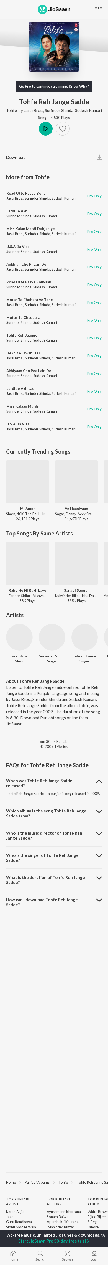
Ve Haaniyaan (76, 508)
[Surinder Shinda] (52, 637)
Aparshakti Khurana (63, 1222)
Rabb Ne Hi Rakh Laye (27, 590)
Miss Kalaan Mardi (22, 406)
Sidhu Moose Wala (21, 1227)
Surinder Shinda (59, 110)
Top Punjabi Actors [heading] (58, 1201)
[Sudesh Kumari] (84, 637)
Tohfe (11, 110)
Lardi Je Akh (16, 211)
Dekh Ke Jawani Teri (24, 353)
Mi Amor (27, 508)
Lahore (93, 1227)
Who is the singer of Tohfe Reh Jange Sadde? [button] (42, 858)
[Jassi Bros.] (19, 637)
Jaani (10, 1217)
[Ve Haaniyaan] (76, 481)
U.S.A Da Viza (17, 246)
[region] (54, 1182)
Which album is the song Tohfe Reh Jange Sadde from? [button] (46, 813)
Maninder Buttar (60, 1227)
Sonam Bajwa (57, 1217)
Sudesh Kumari (88, 110)
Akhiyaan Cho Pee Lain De (28, 371)
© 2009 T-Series (54, 746)
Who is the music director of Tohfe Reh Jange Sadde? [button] (44, 835)
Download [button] (16, 157)
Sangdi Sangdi (76, 590)
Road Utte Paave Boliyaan (28, 282)
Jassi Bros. (33, 110)
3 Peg (92, 1222)
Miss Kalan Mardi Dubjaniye (30, 229)
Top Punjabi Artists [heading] (17, 1201)
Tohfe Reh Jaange (21, 335)
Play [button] (46, 129)
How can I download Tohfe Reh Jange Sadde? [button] (42, 902)
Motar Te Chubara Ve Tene (29, 300)
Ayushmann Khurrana (64, 1212)
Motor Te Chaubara (23, 317)
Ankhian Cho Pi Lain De (26, 264)
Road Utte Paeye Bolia (25, 193)
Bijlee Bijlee (97, 1217)
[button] (63, 129)
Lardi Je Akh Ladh (21, 388)
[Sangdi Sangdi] (76, 563)
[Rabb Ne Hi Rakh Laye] (27, 563)
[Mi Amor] (27, 481)
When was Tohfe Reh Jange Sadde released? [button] (39, 783)
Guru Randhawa (19, 1222)
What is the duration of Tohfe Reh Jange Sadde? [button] (45, 880)
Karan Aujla (15, 1212)
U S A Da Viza (17, 424)
